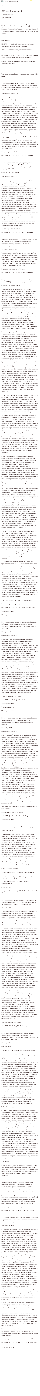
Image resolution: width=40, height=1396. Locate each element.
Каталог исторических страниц (20, 1358)
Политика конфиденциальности (20, 1392)
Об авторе (20, 1390)
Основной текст (7, 14)
